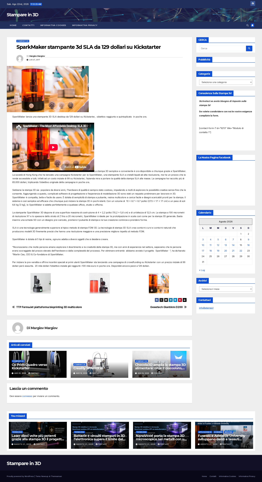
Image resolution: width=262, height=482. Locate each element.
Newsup (44, 476)
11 (211, 245)
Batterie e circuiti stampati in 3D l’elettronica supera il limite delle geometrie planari (100, 439)
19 (218, 250)
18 (210, 250)
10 (203, 245)
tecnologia (17, 432)
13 (226, 245)
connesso (27, 396)
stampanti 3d (22, 41)
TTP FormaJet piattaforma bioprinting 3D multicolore (49, 307)
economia (218, 432)
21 (233, 250)
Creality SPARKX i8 (88, 368)
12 (218, 245)
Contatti (28, 25)
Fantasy (35, 373)
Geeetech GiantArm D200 (166, 307)
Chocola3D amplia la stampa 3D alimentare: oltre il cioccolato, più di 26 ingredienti (160, 368)
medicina (228, 432)
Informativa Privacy (84, 25)
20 (225, 250)
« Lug (202, 270)
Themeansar (56, 476)
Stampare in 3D (22, 14)
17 (203, 250)
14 (233, 245)
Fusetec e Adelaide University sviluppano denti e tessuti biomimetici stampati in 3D (221, 439)
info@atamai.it (206, 308)
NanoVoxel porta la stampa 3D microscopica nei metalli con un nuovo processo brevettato (161, 439)
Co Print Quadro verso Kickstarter (29, 366)
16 (248, 245)
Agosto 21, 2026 (23, 444)
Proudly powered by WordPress (20, 476)
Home (13, 25)
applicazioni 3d (205, 432)
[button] (247, 25)
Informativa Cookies (53, 25)
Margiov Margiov (37, 56)
